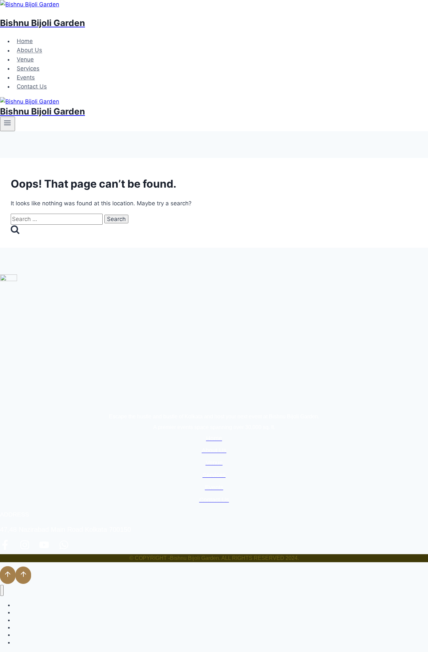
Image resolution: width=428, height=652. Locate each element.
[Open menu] (7, 124)
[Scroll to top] (7, 575)
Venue (25, 59)
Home (25, 41)
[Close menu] (2, 590)
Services (28, 68)
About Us (29, 50)
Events (26, 77)
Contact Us (32, 86)
